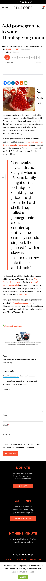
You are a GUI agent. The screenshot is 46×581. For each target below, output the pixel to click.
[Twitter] (9, 83)
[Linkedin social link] (28, 2)
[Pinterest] (17, 83)
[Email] (25, 83)
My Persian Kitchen (19, 359)
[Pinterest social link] (25, 2)
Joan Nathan (7, 359)
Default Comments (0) (11, 376)
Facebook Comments (27, 376)
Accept (23, 577)
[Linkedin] (13, 83)
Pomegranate (31, 359)
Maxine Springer (12, 49)
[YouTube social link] (23, 2)
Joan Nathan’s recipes (22, 303)
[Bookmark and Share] (12, 326)
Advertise (21, 559)
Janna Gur (22, 294)
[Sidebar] (2, 177)
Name (6, 415)
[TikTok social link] (31, 2)
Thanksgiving (7, 362)
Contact (9, 559)
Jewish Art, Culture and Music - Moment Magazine (19, 46)
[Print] (21, 83)
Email (6, 425)
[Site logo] (23, 7)
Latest (39, 46)
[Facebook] (5, 83)
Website (6, 434)
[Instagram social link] (20, 2)
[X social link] (17, 2)
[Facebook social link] (15, 2)
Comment (8, 390)
